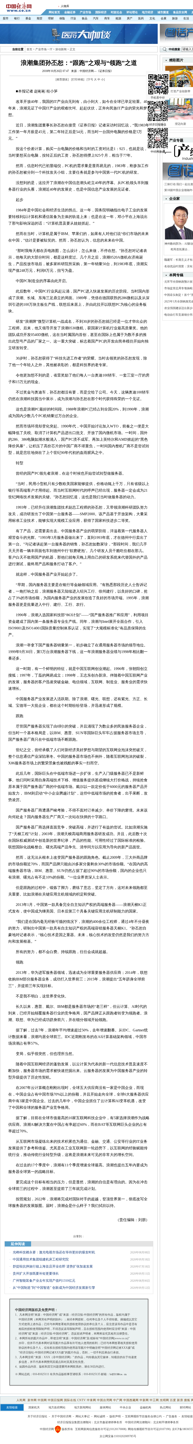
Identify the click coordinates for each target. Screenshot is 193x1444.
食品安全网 (180, 12)
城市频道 (163, 12)
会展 (163, 18)
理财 (51, 18)
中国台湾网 (104, 1400)
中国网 (42, 1400)
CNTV (81, 1400)
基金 (28, 18)
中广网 (117, 1400)
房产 (130, 18)
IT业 (73, 18)
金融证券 (70, 12)
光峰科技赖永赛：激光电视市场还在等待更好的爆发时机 (54, 1252)
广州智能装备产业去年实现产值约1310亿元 (44, 1280)
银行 (17, 18)
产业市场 (85, 12)
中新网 (144, 1400)
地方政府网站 (56, 1407)
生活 (186, 18)
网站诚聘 (99, 1416)
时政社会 (116, 12)
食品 (84, 18)
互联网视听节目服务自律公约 (143, 1416)
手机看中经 (158, 97)
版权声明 (115, 1416)
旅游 (175, 18)
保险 (62, 18)
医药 (141, 18)
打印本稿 (77, 79)
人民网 (21, 1400)
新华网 (32, 1400)
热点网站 (165, 1407)
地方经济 (147, 12)
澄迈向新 (180, 124)
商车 (107, 18)
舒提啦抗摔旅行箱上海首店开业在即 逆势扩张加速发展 (53, 1266)
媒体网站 (105, 1407)
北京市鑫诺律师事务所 (108, 1422)
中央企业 (125, 1407)
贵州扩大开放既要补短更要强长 (36, 1273)
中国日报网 (55, 1400)
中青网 (91, 1400)
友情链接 (187, 1416)
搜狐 (187, 1400)
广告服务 (171, 1416)
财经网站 (185, 1407)
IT (51, 49)
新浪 (180, 1400)
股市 (5, 18)
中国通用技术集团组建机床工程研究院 (41, 1259)
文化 (152, 18)
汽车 (96, 18)
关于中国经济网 (61, 1416)
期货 (39, 18)
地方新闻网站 (82, 1407)
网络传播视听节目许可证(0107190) (149, 1429)
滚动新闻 (61, 49)
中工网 (154, 1400)
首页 (29, 49)
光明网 (164, 1400)
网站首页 (54, 12)
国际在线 (70, 1400)
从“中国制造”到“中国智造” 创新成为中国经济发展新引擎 (54, 1287)
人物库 (65, 6)
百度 (173, 1400)
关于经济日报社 (37, 1416)
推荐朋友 (62, 79)
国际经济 (101, 12)
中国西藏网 (131, 1400)
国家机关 (34, 1407)
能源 (118, 18)
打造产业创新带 (180, 91)
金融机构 (145, 1407)
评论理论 (132, 12)
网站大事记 (83, 1416)
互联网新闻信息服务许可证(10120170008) (100, 1429)
